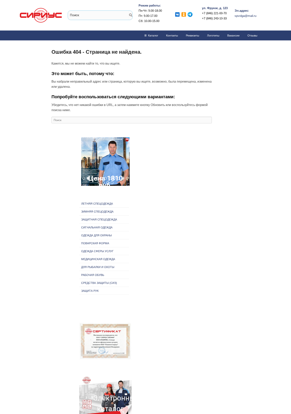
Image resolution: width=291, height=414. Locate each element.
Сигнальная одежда (96, 227)
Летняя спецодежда (97, 203)
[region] (105, 161)
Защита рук (90, 290)
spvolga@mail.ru (245, 15)
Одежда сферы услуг (97, 251)
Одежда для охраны (96, 235)
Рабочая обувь (92, 275)
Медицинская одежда (98, 259)
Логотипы (213, 35)
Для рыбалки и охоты (97, 267)
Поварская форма (95, 243)
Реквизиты (192, 35)
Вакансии (233, 35)
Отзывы (252, 35)
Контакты (172, 35)
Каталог (153, 35)
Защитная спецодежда (99, 219)
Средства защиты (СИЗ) (99, 282)
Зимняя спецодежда (97, 211)
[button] (105, 161)
